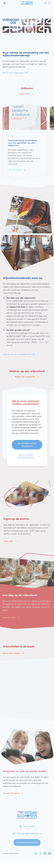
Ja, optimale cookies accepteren (27, 444)
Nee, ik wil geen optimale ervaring (26, 456)
